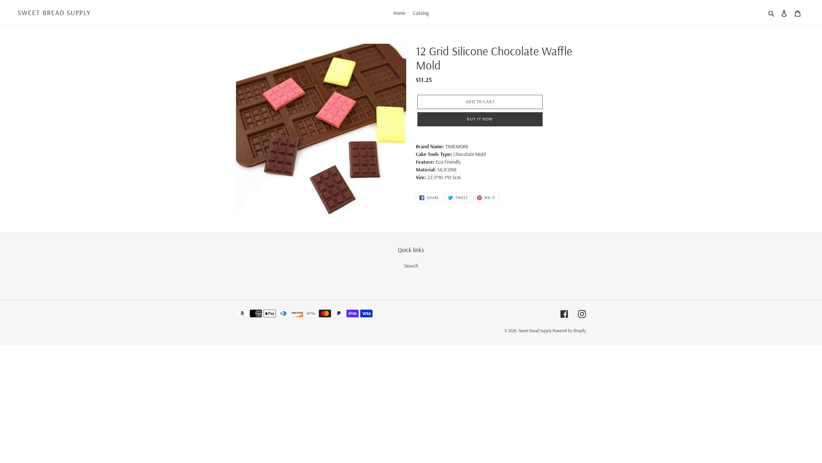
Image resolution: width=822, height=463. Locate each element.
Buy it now (480, 119)
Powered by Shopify (569, 330)
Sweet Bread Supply (54, 13)
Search (411, 265)
